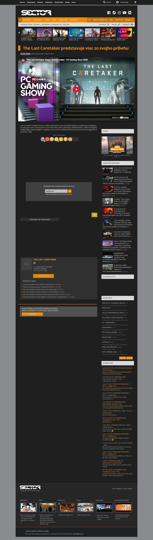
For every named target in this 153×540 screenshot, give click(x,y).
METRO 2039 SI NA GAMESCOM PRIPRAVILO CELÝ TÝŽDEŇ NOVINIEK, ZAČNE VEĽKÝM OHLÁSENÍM (117, 180)
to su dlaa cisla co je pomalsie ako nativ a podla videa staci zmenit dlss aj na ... (117, 389)
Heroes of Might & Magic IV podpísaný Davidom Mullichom (117, 155)
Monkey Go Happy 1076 (66, 515)
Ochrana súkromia (31, 531)
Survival (43, 269)
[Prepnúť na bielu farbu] (135, 2)
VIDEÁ (47, 20)
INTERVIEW (45, 24)
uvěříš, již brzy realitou (109, 381)
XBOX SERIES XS (100, 20)
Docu (74, 2)
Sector (22, 2)
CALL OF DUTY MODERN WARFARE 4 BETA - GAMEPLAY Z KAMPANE (123, 170)
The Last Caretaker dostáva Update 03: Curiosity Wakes (40, 292)
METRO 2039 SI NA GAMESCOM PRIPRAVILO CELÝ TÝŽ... (114, 419)
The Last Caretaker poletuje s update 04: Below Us (39, 287)
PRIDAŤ (114, 24)
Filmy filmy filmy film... (110, 347)
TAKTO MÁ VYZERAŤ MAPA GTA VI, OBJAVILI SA (76, 39)
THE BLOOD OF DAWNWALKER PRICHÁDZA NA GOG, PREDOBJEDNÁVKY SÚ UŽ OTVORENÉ (116, 212)
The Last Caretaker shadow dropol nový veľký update (40, 289)
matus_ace (39, 54)
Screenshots (106, 327)
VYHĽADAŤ (102, 24)
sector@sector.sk (78, 534)
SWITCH (119, 20)
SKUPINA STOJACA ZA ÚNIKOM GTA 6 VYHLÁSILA (43, 39)
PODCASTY (37, 24)
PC (89, 20)
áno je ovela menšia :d (110, 415)
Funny (67, 2)
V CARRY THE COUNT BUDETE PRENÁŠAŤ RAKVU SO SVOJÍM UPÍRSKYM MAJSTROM (116, 202)
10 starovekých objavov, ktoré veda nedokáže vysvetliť (122, 516)
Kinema (40, 2)
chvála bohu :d (107, 422)
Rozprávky (59, 2)
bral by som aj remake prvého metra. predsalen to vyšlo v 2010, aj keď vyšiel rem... (118, 475)
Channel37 (41, 267)
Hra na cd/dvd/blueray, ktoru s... (113, 313)
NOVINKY (27, 20)
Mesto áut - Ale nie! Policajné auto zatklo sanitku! (103, 517)
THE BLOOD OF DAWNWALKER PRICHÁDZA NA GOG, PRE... (114, 378)
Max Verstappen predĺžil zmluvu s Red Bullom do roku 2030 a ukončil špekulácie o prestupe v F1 (28, 518)
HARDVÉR (63, 20)
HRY (54, 20)
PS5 (111, 20)
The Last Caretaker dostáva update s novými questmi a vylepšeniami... (45, 297)
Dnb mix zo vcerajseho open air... (114, 303)
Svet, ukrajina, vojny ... (110, 352)
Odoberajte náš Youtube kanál (39, 219)
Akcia (38, 269)
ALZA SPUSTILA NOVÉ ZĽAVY (122, 39)
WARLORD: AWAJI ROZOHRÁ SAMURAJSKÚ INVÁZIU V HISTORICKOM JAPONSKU (117, 268)
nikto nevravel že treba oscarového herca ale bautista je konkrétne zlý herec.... (117, 373)
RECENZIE (38, 20)
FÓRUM (73, 20)
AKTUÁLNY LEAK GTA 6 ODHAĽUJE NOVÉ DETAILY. (92, 39)
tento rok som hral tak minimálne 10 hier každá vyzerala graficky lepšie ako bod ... (117, 407)
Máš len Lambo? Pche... (84, 515)
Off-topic (105, 342)
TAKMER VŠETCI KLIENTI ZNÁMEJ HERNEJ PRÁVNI (26, 39)
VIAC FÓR (129, 358)
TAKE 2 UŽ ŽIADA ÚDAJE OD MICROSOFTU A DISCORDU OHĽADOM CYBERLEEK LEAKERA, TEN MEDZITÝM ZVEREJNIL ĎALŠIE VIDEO (117, 245)
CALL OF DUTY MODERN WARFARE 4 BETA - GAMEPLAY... (116, 385)
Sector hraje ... (107, 337)
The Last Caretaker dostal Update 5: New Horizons (39, 284)
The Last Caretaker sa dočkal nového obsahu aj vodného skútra (43, 294)
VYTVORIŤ (122, 358)
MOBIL (128, 20)
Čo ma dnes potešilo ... (110, 332)
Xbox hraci (106, 308)
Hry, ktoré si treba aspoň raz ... (113, 317)
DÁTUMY (66, 24)
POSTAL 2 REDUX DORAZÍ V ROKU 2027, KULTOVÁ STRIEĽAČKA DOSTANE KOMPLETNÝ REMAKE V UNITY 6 (117, 191)
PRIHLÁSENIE (124, 2)
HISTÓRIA (28, 24)
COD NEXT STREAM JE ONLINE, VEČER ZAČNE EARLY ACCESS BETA (122, 234)
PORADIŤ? (126, 24)
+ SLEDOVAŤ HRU (43, 276)
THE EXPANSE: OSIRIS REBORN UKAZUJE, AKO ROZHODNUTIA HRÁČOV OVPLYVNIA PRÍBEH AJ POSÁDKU (117, 223)
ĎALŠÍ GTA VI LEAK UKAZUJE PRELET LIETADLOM (59, 39)
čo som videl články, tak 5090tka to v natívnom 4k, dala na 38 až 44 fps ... (117, 457)
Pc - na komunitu (108, 322)
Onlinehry (49, 2)
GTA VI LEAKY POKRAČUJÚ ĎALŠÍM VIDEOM (108, 39)
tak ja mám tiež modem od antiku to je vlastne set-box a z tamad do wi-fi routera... (117, 448)
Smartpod (31, 2)
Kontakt (46, 531)
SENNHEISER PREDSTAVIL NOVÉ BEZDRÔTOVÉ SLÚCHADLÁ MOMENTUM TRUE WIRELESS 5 (115, 257)
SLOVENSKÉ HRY (56, 24)
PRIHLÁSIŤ (32, 314)
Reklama (40, 531)
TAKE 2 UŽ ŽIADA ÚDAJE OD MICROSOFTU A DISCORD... (113, 462)
